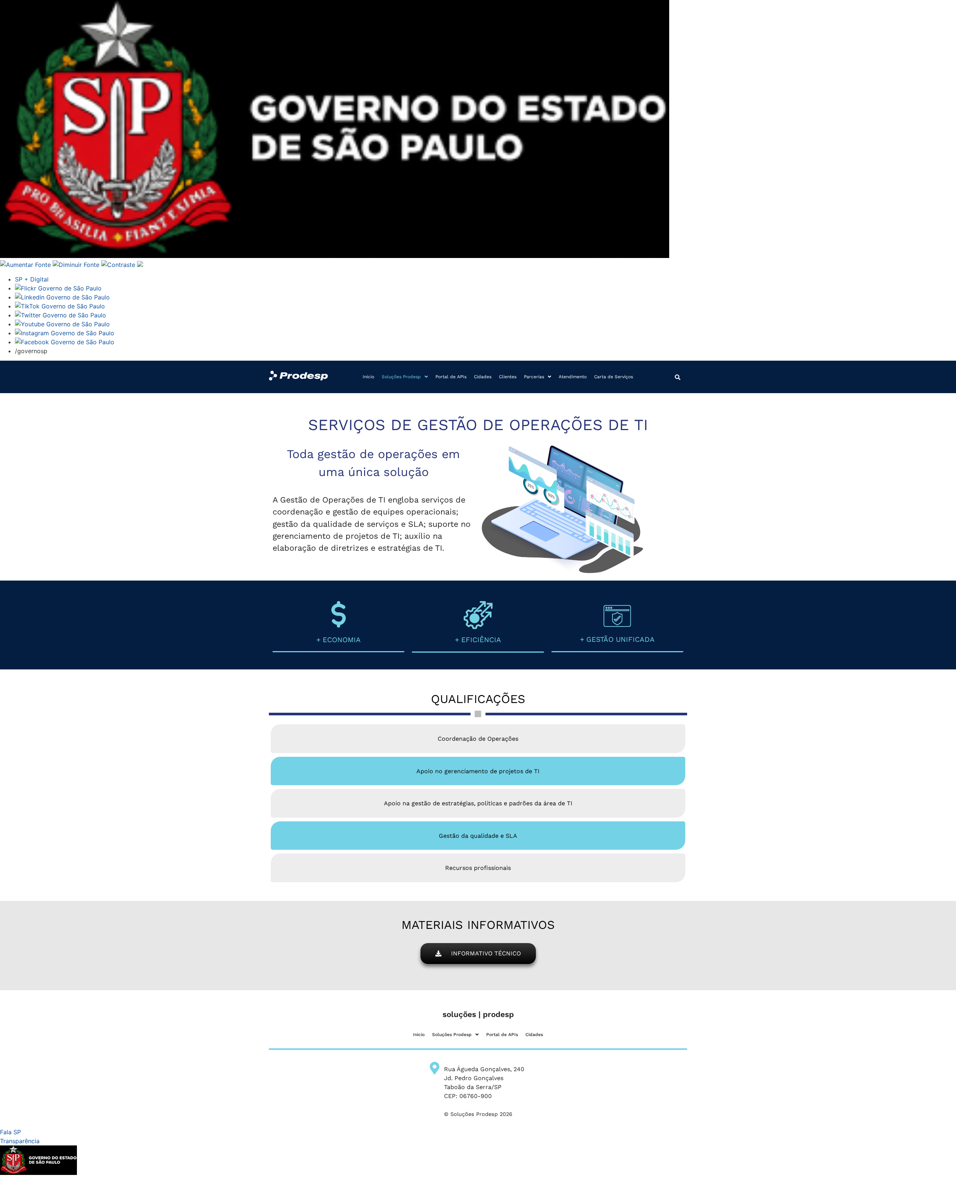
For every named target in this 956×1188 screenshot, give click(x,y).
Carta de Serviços (613, 376)
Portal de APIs (450, 376)
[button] (405, 376)
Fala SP (10, 1132)
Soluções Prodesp (401, 376)
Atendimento (573, 376)
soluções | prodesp (478, 1014)
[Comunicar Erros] (140, 264)
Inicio (368, 376)
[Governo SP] (334, 255)
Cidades (482, 376)
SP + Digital (32, 279)
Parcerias (534, 376)
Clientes (507, 376)
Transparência (20, 1141)
